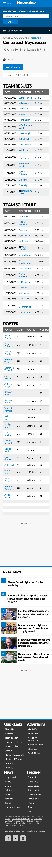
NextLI (31, 811)
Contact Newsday (12, 821)
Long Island (10, 777)
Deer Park (23, 108)
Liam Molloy (7, 433)
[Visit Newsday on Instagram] (23, 838)
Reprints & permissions (31, 821)
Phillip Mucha (7, 425)
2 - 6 (37, 97)
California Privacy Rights (22, 818)
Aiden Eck (9, 464)
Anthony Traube (8, 360)
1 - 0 (37, 108)
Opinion (9, 785)
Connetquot (25, 254)
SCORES (7, 38)
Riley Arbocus (8, 344)
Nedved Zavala (8, 352)
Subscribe (9, 733)
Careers (8, 750)
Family (31, 802)
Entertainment (35, 794)
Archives (9, 767)
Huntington (24, 119)
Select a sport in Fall (12, 30)
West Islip (26, 114)
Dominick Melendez (9, 441)
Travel (31, 807)
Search (10, 22)
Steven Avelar (7, 336)
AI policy (36, 823)
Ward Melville (25, 97)
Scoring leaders (13, 66)
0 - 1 (37, 164)
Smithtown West (25, 126)
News (7, 794)
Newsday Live (11, 746)
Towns (8, 802)
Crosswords (33, 785)
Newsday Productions (34, 738)
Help (29, 823)
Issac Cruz (7, 479)
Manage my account (14, 754)
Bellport (25, 139)
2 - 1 (37, 173)
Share (10, 59)
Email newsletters (13, 742)
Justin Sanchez (8, 377)
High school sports (13, 807)
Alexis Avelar (7, 495)
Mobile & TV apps (13, 759)
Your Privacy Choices (14, 825)
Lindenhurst (25, 262)
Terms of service (12, 816)
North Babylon (23, 223)
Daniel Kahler (7, 449)
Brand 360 (33, 733)
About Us (9, 729)
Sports (8, 781)
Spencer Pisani (8, 401)
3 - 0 (37, 139)
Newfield (25, 235)
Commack (23, 216)
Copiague (23, 230)
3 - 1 (37, 149)
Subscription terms (28, 816)
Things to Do (34, 790)
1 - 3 (37, 119)
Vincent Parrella (8, 409)
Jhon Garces (7, 458)
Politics (8, 790)
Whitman (23, 241)
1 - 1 (37, 126)
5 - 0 (37, 114)
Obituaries (33, 781)
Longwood (26, 103)
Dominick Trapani (9, 368)
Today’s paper (11, 737)
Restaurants (33, 798)
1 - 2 (37, 156)
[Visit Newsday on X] (15, 838)
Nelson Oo (8, 417)
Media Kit (32, 729)
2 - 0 (37, 103)
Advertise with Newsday (15, 823)
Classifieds (33, 749)
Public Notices (34, 753)
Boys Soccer (21, 38)
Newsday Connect (36, 744)
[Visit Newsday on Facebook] (8, 838)
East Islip (23, 185)
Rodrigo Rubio (8, 393)
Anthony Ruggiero (8, 385)
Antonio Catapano (9, 487)
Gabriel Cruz (8, 471)
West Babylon (25, 133)
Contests (9, 763)
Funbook (32, 777)
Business (9, 798)
